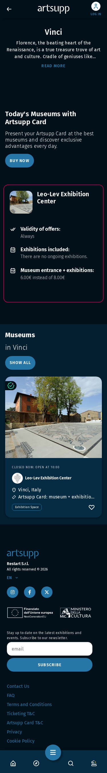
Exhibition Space (27, 507)
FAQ (11, 695)
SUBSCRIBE (49, 664)
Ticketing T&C (21, 713)
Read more (53, 66)
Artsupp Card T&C (25, 722)
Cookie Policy (21, 741)
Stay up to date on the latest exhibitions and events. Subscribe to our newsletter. (44, 635)
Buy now (19, 160)
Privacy (14, 732)
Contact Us (18, 686)
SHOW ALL (20, 362)
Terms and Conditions (29, 704)
